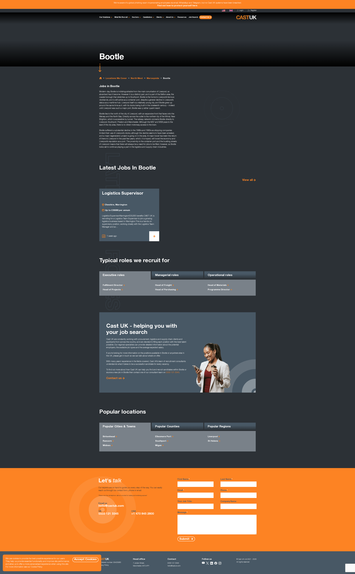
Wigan (158, 446)
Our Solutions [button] (104, 17)
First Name (183, 479)
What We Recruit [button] (121, 17)
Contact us (114, 378)
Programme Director (219, 290)
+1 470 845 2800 (142, 514)
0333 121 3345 (172, 373)
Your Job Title (185, 502)
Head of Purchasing (165, 290)
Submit (184, 539)
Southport (160, 441)
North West (137, 78)
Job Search (193, 17)
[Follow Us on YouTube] (203, 563)
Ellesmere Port (163, 437)
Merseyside (153, 78)
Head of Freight (163, 285)
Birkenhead (109, 437)
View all (247, 180)
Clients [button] (159, 17)
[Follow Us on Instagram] (220, 563)
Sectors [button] (135, 17)
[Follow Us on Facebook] (215, 563)
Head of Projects (112, 290)
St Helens (213, 441)
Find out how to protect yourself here (177, 6)
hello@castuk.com (111, 506)
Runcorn (107, 441)
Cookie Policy (36, 567)
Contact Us (204, 17)
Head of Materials (217, 285)
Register (254, 10)
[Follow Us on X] (207, 563)
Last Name (226, 479)
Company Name (228, 502)
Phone (224, 490)
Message (182, 513)
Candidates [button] (147, 17)
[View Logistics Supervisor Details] (154, 236)
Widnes (107, 446)
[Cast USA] (223, 10)
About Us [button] (169, 17)
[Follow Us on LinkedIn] (211, 563)
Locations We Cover (116, 78)
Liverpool (213, 437)
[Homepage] (231, 10)
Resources (182, 17)
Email (181, 490)
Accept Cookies (85, 559)
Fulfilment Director (113, 285)
